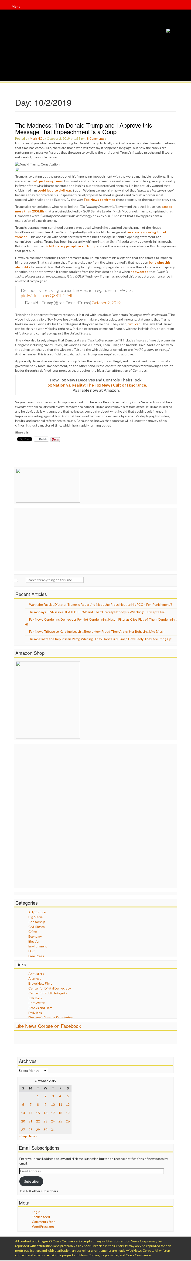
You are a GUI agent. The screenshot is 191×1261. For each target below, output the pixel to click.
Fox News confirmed (99, 200)
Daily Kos (35, 1013)
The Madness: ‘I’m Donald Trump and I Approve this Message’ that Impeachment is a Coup (83, 128)
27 (23, 1130)
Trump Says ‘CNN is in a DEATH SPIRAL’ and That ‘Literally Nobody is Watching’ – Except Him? (97, 612)
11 (60, 1104)
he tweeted (140, 272)
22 (38, 1121)
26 (68, 1121)
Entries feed (41, 1217)
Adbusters (36, 974)
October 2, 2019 (106, 302)
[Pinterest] (175, 6)
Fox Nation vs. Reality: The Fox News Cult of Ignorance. (96, 385)
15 (38, 1113)
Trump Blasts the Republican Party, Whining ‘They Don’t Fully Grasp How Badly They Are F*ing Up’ (100, 639)
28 (30, 1130)
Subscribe (31, 1181)
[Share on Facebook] (47, 169)
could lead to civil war (54, 190)
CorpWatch (36, 1003)
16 (45, 1113)
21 (30, 1121)
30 (45, 1130)
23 (45, 1121)
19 (68, 1113)
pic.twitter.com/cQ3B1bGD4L (47, 295)
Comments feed (43, 1222)
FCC (31, 951)
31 (53, 1130)
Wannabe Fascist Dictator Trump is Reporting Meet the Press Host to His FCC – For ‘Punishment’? (100, 604)
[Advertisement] (51, 539)
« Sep (23, 1136)
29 (38, 1130)
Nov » (33, 1136)
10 (53, 1104)
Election (34, 941)
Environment (37, 946)
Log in (36, 1212)
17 (53, 1113)
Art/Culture (37, 912)
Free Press (36, 956)
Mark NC (36, 138)
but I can (133, 324)
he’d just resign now (47, 181)
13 (23, 1113)
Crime (32, 931)
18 (60, 1113)
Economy (35, 936)
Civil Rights (36, 927)
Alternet (34, 978)
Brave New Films (40, 983)
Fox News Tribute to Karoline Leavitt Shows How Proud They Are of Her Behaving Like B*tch (96, 631)
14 (30, 1113)
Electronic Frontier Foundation (50, 1017)
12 (68, 1104)
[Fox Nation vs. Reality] (168, 30)
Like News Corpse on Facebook (48, 1026)
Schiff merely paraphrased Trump (70, 246)
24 (53, 1121)
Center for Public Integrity (47, 993)
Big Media (35, 917)
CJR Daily (35, 998)
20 (23, 1121)
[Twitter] (174, 6)
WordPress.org (43, 1226)
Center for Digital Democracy (49, 988)
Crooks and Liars (40, 1008)
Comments (96, 138)
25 (60, 1121)
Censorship (36, 922)
